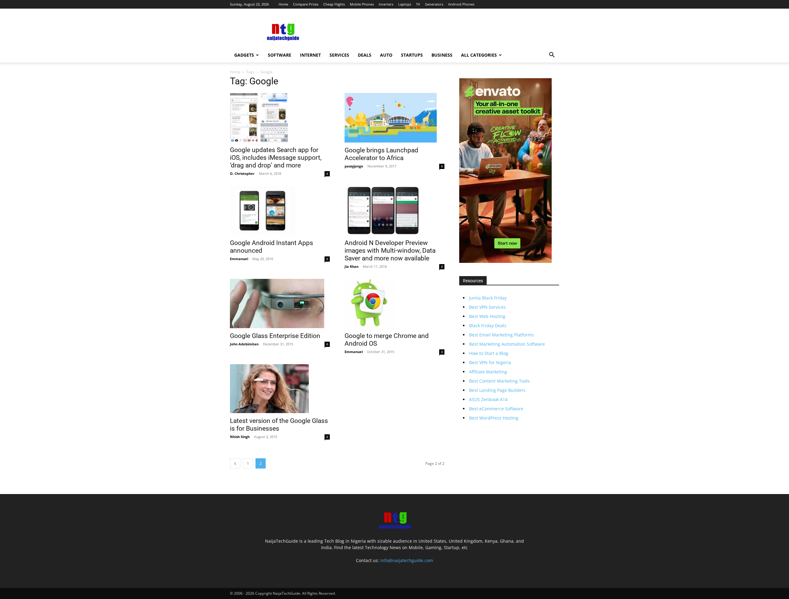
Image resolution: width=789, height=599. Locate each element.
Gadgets (244, 55)
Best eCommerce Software (496, 409)
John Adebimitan (244, 344)
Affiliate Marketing (488, 372)
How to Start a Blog (488, 353)
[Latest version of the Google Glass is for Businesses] (280, 388)
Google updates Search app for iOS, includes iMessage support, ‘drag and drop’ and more (275, 157)
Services (339, 55)
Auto (386, 55)
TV (418, 4)
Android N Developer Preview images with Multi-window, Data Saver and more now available (390, 250)
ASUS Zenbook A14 (488, 399)
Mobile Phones (362, 4)
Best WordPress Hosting (493, 418)
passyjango (354, 166)
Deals (364, 55)
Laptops (404, 4)
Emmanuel (239, 258)
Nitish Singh (240, 436)
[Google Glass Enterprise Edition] (280, 303)
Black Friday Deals (487, 325)
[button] (551, 55)
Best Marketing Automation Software (507, 344)
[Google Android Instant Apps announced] (280, 210)
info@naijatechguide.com (406, 560)
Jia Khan (351, 266)
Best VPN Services (487, 307)
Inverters (386, 4)
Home (283, 4)
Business (441, 55)
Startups (412, 55)
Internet (310, 55)
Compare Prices (305, 4)
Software (279, 55)
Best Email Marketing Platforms (501, 335)
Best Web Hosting (487, 316)
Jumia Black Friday (488, 298)
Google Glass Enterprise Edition (275, 336)
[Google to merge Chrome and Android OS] (394, 303)
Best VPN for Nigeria (490, 362)
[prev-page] (235, 463)
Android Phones (461, 4)
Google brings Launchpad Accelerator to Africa (381, 154)
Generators (434, 4)
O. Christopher (242, 173)
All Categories (479, 55)
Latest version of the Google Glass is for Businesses (279, 424)
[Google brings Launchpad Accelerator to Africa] (394, 118)
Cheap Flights (334, 4)
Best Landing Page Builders (497, 390)
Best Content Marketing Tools (499, 381)
